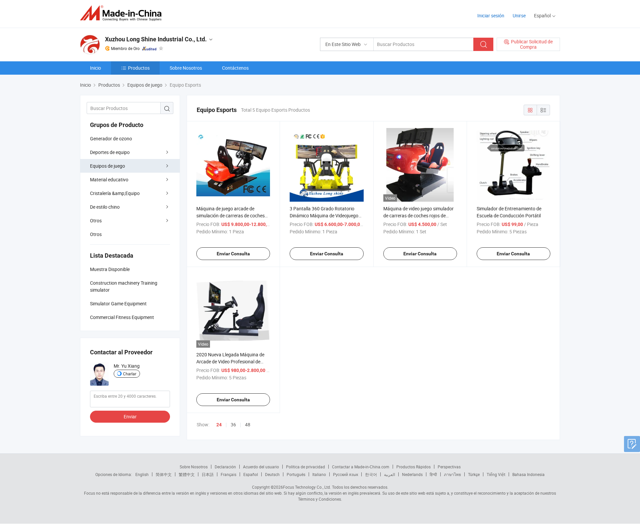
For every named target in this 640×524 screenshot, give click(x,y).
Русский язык (345, 474)
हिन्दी (433, 474)
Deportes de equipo (110, 152)
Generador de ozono (111, 138)
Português (296, 474)
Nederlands (412, 474)
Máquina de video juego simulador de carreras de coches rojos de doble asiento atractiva (418, 215)
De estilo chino (105, 207)
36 (233, 424)
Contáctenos (235, 68)
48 (247, 424)
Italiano (319, 474)
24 (219, 424)
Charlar (129, 373)
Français (228, 474)
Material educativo (109, 179)
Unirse (519, 15)
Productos (139, 68)
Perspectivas (449, 466)
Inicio (95, 68)
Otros (96, 220)
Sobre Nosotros (186, 68)
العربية (389, 474)
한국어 (371, 474)
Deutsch (272, 474)
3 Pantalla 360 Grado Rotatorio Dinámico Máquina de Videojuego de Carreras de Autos (324, 215)
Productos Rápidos (413, 466)
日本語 (208, 474)
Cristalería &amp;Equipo (115, 193)
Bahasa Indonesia (528, 474)
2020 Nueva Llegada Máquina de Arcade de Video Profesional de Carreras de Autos (230, 361)
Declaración (225, 466)
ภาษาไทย (452, 474)
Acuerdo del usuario (261, 466)
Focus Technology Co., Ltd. (307, 487)
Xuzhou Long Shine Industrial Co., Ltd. (156, 39)
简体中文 (164, 474)
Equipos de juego (107, 166)
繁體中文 (187, 474)
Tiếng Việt (496, 474)
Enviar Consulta (233, 253)
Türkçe (474, 474)
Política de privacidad (305, 466)
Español (250, 474)
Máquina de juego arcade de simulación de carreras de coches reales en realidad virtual (230, 215)
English (142, 474)
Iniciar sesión (490, 15)
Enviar (130, 416)
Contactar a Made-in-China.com (360, 466)
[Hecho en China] (123, 13)
